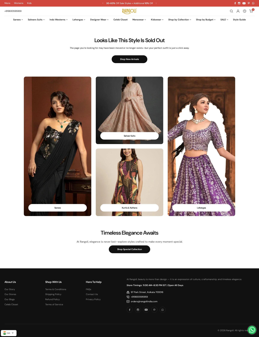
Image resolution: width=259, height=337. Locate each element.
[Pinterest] (249, 3)
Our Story (9, 289)
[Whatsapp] (253, 3)
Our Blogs (9, 299)
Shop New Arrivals (129, 59)
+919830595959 (139, 296)
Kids (29, 3)
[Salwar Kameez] (129, 110)
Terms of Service (54, 304)
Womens (18, 3)
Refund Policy (52, 299)
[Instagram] (239, 3)
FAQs (88, 289)
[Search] (231, 11)
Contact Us (92, 294)
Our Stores (10, 294)
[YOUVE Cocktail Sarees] (57, 146)
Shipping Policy (53, 294)
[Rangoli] (129, 11)
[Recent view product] (244, 11)
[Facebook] (235, 3)
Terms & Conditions (55, 289)
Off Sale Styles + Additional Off (129, 3)
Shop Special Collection (129, 249)
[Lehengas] (201, 146)
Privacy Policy (93, 299)
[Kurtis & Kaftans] (129, 182)
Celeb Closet (11, 304)
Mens (7, 3)
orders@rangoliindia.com (144, 301)
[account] (238, 11)
